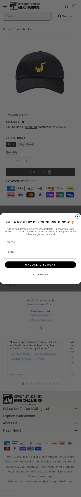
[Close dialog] (77, 216)
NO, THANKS (40, 274)
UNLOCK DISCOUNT (40, 264)
